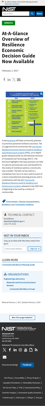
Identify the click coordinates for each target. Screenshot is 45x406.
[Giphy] (31, 349)
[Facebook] (4, 79)
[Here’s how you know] (22, 3)
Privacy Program (33, 378)
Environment (12, 201)
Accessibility (19, 378)
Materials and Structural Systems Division (21, 284)
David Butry (9, 218)
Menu (39, 13)
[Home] (9, 9)
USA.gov (30, 397)
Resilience (6, 204)
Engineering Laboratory (14, 279)
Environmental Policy (32, 388)
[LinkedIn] (15, 349)
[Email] (18, 79)
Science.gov (20, 397)
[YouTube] (25, 349)
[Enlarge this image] (24, 114)
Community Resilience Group (22, 289)
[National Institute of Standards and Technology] (19, 328)
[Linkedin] (9, 79)
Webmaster (6, 345)
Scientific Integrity (9, 393)
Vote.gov (39, 397)
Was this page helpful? (22, 317)
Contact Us (17, 345)
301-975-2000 (6, 341)
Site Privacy (8, 378)
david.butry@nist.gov (13, 221)
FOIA (20, 388)
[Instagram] (20, 349)
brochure (11, 140)
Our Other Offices (28, 345)
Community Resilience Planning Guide (18, 264)
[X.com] (14, 79)
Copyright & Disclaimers (12, 383)
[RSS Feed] (36, 349)
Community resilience (24, 204)
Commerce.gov (8, 397)
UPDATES (8, 23)
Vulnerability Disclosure (31, 383)
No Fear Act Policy (9, 388)
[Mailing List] (4, 357)
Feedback (27, 364)
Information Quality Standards (29, 393)
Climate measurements (29, 201)
